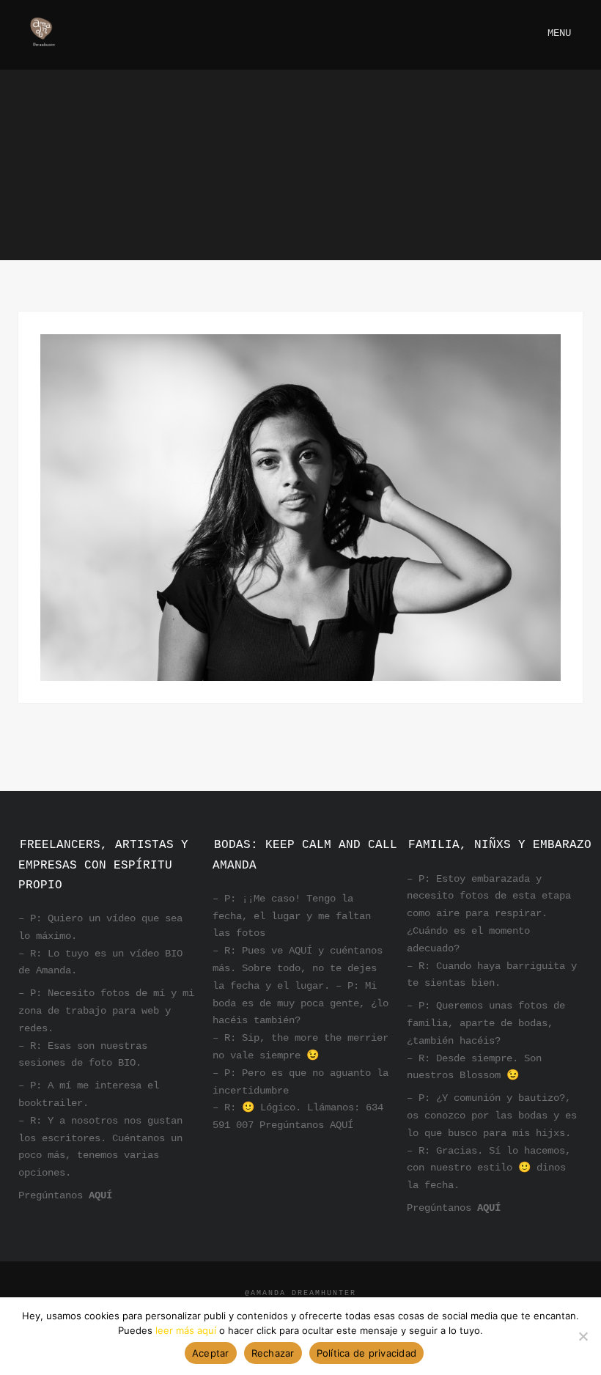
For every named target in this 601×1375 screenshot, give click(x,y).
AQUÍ (100, 1195)
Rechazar (273, 1353)
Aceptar (210, 1353)
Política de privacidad (367, 1353)
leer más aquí (185, 1330)
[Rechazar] (582, 1336)
